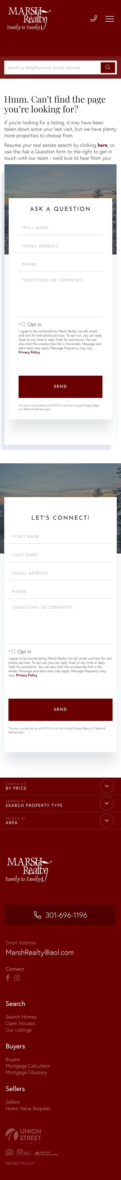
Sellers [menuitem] (13, 1102)
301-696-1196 (66, 915)
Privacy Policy (29, 352)
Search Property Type (34, 805)
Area (12, 822)
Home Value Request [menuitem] (28, 1108)
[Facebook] (8, 978)
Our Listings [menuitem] (19, 1029)
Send (60, 387)
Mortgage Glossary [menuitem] (26, 1072)
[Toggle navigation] (110, 19)
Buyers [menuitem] (13, 1059)
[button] (108, 67)
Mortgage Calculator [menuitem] (28, 1065)
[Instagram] (17, 978)
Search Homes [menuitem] (21, 1016)
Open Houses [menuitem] (20, 1023)
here (102, 144)
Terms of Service (34, 409)
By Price (16, 788)
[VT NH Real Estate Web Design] (60, 1136)
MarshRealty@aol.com (40, 952)
